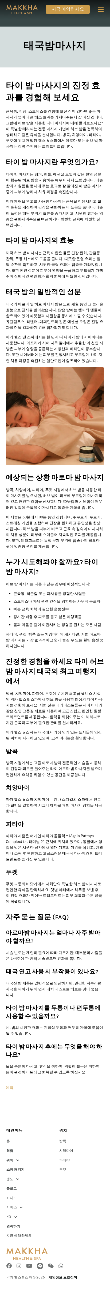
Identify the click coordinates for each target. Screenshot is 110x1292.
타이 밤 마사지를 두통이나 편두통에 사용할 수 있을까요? (53, 1012)
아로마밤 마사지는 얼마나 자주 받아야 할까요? (53, 937)
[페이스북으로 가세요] (9, 1266)
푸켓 (62, 1169)
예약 (9, 1087)
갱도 (9, 1179)
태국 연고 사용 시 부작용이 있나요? (52, 972)
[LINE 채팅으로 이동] (40, 1266)
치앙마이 (66, 1150)
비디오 (11, 1198)
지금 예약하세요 (68, 10)
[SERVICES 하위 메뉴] (21, 1207)
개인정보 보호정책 (63, 1277)
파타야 (64, 1160)
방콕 (62, 1141)
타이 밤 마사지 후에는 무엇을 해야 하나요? (54, 1051)
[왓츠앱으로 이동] (60, 1266)
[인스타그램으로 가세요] (19, 1266)
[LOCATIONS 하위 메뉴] (17, 1160)
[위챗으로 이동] (51, 1266)
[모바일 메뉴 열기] (101, 9)
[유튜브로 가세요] (29, 1266)
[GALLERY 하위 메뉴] (17, 1179)
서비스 (11, 1207)
